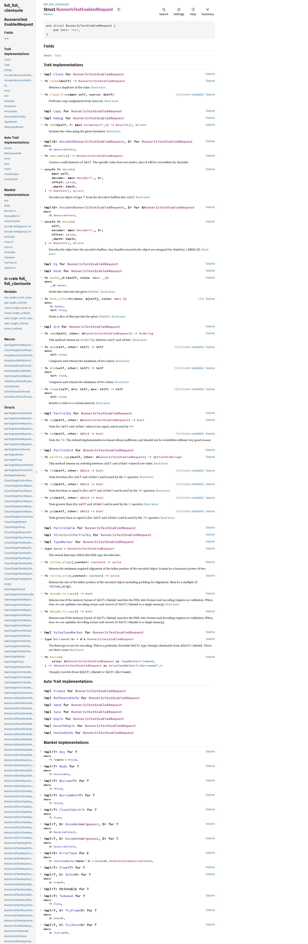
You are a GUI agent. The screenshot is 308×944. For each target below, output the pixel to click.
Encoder (83, 230)
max (52, 347)
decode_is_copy (62, 611)
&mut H (119, 299)
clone (54, 81)
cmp (52, 333)
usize (70, 182)
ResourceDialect (64, 149)
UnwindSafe (63, 733)
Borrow (65, 781)
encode (67, 221)
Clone (58, 74)
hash (53, 277)
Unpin (58, 719)
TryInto (72, 925)
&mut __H (100, 277)
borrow (55, 657)
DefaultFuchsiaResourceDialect (130, 861)
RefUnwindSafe (66, 698)
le (51, 484)
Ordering (146, 333)
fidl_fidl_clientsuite (56, 4)
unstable (197, 94)
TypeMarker (63, 542)
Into (69, 874)
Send (57, 705)
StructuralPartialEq (72, 535)
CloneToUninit (72, 810)
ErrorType (68, 853)
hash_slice (59, 299)
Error (139, 125)
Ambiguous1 (89, 824)
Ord (56, 327)
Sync (57, 712)
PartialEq (62, 413)
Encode (65, 207)
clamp (54, 389)
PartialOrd (63, 450)
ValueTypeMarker (68, 632)
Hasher (61, 285)
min (52, 368)
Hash (57, 271)
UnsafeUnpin (64, 726)
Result (121, 125)
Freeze (59, 691)
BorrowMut (68, 795)
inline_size (60, 575)
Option (158, 457)
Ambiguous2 (89, 839)
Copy (57, 111)
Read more (98, 87)
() (130, 125)
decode (67, 169)
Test (74, 30)
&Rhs (83, 433)
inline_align (60, 562)
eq (51, 420)
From (63, 867)
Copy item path (119, 9)
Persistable (64, 528)
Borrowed (60, 639)
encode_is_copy (62, 593)
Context (97, 562)
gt (51, 497)
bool (140, 420)
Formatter (92, 125)
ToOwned (66, 896)
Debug (58, 118)
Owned (57, 548)
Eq (55, 264)
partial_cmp (60, 457)
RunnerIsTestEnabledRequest (98, 74)
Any (62, 752)
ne (51, 433)
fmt (52, 125)
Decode (65, 141)
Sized (62, 310)
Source (48, 14)
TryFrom (72, 910)
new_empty (58, 155)
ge (51, 511)
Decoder (83, 178)
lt (51, 470)
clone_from (59, 94)
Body (63, 766)
